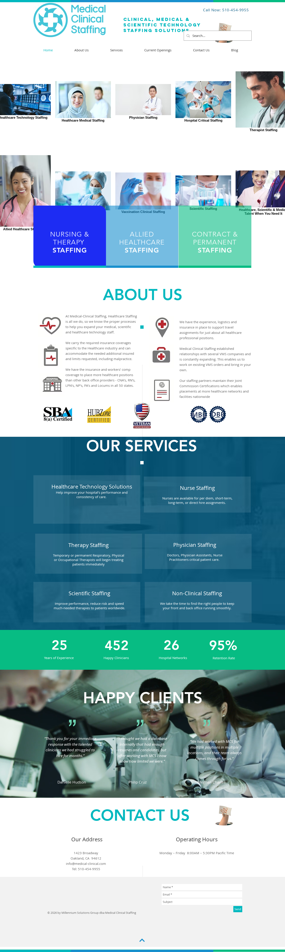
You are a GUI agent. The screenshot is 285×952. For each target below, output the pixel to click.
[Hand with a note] (224, 815)
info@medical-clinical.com (86, 863)
